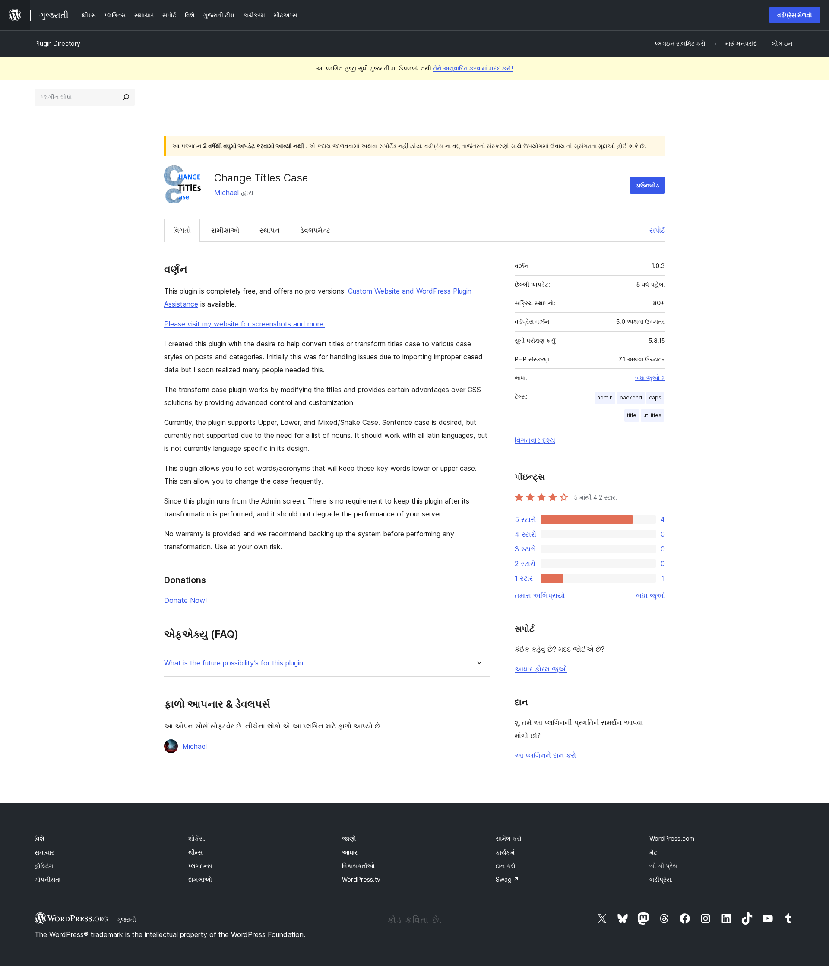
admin (605, 397)
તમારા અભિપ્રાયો (540, 595)
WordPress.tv (361, 879)
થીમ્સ (195, 852)
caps (655, 397)
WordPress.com (671, 838)
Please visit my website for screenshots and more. (244, 324)
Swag (507, 879)
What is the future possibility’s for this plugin (233, 663)
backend (631, 397)
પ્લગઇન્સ (200, 865)
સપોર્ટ (657, 230)
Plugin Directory (57, 43)
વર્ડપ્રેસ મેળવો (794, 15)
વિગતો (182, 230)
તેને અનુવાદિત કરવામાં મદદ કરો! (473, 68)
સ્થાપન (269, 230)
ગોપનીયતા (47, 879)
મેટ (653, 852)
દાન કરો (506, 865)
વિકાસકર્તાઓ (358, 865)
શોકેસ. (197, 838)
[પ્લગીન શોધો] (126, 97)
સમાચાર (44, 852)
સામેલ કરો (509, 838)
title (631, 415)
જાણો (349, 838)
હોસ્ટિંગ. (45, 865)
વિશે (39, 838)
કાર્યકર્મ (505, 852)
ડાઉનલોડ (647, 185)
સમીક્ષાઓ (225, 230)
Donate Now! (185, 600)
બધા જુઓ (650, 595)
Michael (226, 192)
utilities (652, 415)
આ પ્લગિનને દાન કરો (545, 755)
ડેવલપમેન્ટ (315, 230)
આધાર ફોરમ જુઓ (541, 669)
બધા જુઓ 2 (650, 377)
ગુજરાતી (126, 919)
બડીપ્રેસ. (661, 879)
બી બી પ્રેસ (663, 865)
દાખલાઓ (200, 879)
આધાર (350, 852)
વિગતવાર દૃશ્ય (535, 440)
